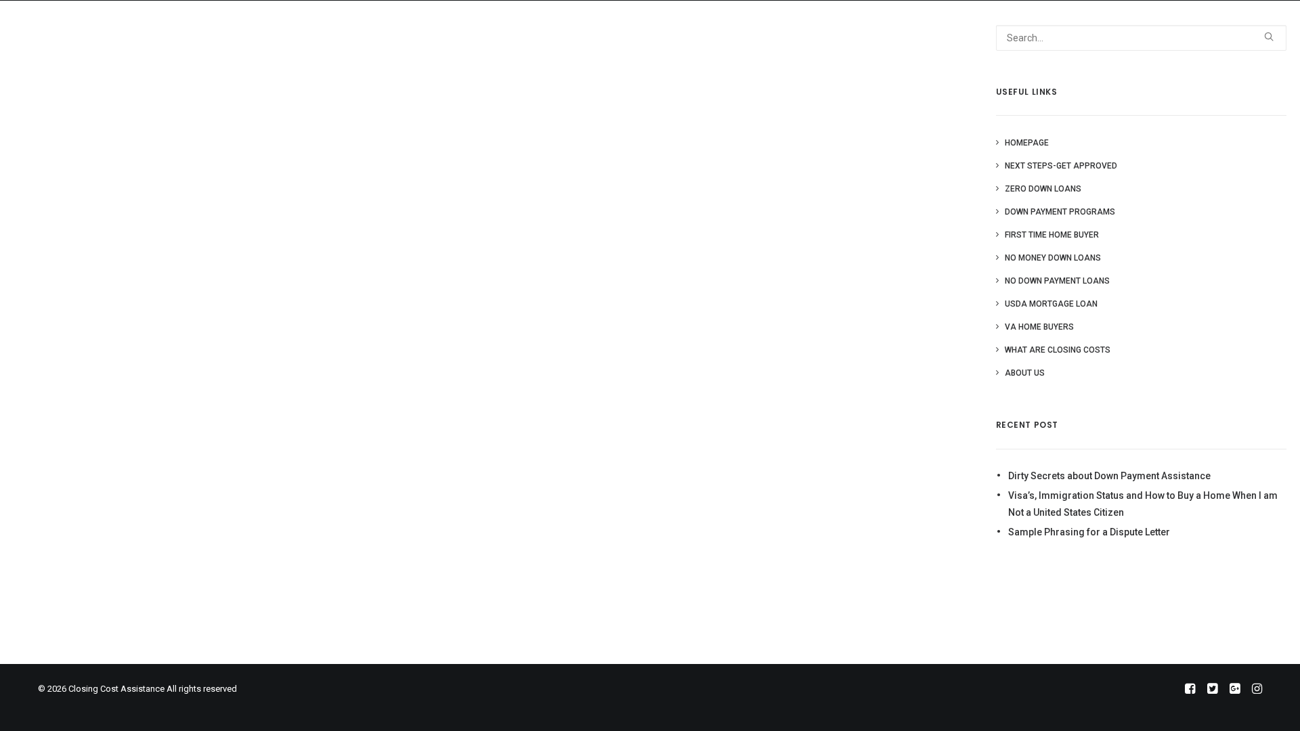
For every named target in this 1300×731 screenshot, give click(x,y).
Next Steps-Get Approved (1061, 166)
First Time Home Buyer (1052, 235)
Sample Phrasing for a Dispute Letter (1089, 532)
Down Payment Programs (1060, 212)
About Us (990, 24)
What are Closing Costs (1057, 350)
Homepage (1027, 143)
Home (849, 24)
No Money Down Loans (1053, 258)
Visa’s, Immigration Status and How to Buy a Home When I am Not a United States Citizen (1143, 504)
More (1081, 24)
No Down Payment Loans (1057, 281)
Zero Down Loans (1043, 189)
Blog (1041, 24)
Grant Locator (915, 24)
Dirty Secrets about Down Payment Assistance (1109, 475)
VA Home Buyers (1039, 327)
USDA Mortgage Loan (1051, 304)
